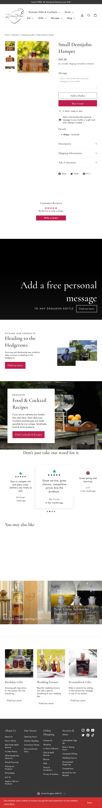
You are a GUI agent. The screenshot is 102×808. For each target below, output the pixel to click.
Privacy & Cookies (50, 774)
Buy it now (78, 103)
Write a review (51, 217)
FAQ (45, 763)
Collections (15, 35)
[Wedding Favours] (51, 663)
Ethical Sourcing (11, 762)
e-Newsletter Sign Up (69, 741)
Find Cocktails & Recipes (28, 434)
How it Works (10, 740)
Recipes (55, 18)
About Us (8, 736)
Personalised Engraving (67, 763)
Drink (68, 12)
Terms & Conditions (47, 768)
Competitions (68, 768)
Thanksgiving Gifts (27, 35)
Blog (70, 18)
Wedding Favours (69, 757)
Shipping (72, 63)
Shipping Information (70, 153)
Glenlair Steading (31, 740)
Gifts (41, 18)
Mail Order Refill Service (12, 746)
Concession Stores (31, 744)
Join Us (8, 777)
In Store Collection (51, 748)
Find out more (86, 308)
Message (62, 73)
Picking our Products (9, 767)
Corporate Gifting (69, 753)
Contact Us (47, 740)
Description (64, 143)
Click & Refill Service (48, 754)
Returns (46, 759)
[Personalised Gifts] (83, 663)
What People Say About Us (12, 757)
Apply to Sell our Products (12, 782)
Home (7, 35)
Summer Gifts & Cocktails (43, 12)
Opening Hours (30, 736)
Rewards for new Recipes (69, 774)
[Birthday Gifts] (19, 663)
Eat (29, 18)
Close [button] (89, 803)
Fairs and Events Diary (30, 750)
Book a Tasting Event (68, 748)
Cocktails (16, 420)
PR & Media (10, 773)
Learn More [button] (9, 804)
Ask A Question (67, 162)
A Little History (11, 751)
